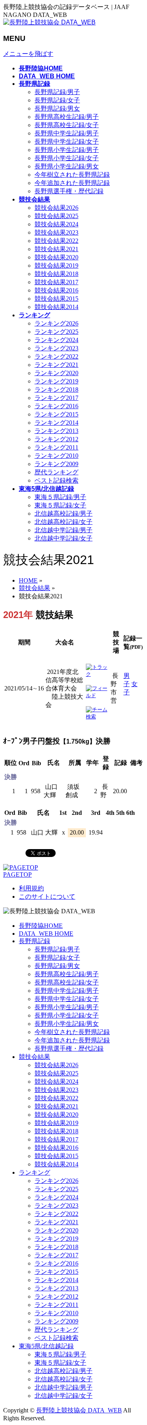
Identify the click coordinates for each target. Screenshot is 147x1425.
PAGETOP (17, 874)
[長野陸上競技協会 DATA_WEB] (49, 22)
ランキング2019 (56, 381)
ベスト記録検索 (56, 480)
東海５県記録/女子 (60, 505)
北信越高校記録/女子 (63, 521)
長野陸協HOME (41, 925)
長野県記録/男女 (57, 108)
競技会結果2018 (56, 273)
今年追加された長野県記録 (72, 183)
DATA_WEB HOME (46, 933)
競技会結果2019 (56, 265)
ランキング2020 (56, 373)
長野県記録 (34, 941)
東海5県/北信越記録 (46, 1346)
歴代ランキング (56, 472)
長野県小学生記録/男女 (66, 166)
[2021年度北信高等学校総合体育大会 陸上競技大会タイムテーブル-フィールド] (97, 695)
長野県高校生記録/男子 (66, 116)
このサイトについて (47, 896)
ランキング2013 (56, 431)
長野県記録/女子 (57, 100)
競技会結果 (34, 1056)
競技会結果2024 (56, 224)
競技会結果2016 (56, 290)
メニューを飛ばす (28, 53)
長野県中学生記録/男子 (66, 133)
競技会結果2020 (56, 257)
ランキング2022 (56, 356)
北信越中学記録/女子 (63, 538)
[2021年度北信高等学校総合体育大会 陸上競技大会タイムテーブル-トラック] (97, 674)
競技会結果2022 (56, 240)
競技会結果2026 (56, 207)
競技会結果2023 (56, 232)
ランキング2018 (56, 389)
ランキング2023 (56, 348)
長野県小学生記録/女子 (66, 158)
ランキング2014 (56, 422)
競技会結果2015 (56, 298)
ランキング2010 (56, 455)
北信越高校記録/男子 (63, 513)
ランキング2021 (56, 364)
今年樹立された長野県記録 (72, 174)
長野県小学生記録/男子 (66, 149)
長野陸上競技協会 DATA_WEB (79, 1410)
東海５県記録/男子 (60, 497)
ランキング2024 (56, 340)
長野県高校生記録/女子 (66, 125)
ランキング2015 (56, 414)
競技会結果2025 (56, 216)
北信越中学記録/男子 (63, 530)
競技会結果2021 (56, 249)
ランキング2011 (56, 447)
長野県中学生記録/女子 (66, 141)
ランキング (34, 1172)
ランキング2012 (56, 439)
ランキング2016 (56, 406)
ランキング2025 (56, 331)
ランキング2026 (56, 323)
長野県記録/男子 (57, 92)
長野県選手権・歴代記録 (68, 191)
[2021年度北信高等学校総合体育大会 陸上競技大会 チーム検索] (97, 717)
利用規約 (31, 888)
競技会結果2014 (56, 307)
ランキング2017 (56, 397)
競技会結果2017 (56, 282)
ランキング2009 (56, 464)
